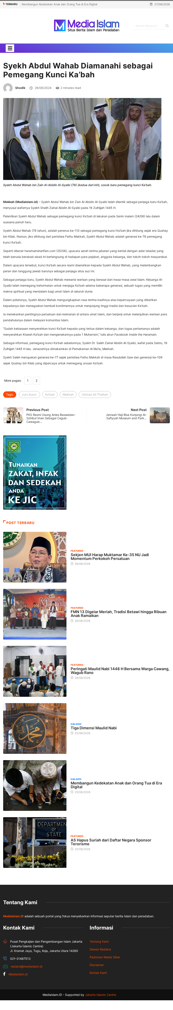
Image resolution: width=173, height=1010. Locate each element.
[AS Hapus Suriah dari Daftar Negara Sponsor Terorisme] (34, 842)
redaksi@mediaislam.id (26, 966)
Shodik (20, 88)
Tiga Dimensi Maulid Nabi (94, 728)
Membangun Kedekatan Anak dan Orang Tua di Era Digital (59, 4)
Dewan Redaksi (100, 949)
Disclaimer (97, 965)
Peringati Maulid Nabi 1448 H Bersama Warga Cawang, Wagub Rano (120, 671)
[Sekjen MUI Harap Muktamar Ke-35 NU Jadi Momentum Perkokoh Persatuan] (34, 557)
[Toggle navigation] (10, 48)
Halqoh (76, 724)
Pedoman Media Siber (105, 957)
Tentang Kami (99, 941)
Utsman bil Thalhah (95, 394)
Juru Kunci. (29, 394)
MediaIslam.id (18, 974)
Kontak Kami (98, 973)
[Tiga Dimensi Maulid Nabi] (34, 728)
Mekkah (68, 394)
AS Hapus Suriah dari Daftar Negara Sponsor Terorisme (111, 842)
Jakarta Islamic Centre (100, 994)
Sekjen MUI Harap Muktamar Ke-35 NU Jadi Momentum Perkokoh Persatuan (110, 557)
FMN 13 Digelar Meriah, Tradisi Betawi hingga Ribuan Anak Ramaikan (118, 614)
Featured (77, 550)
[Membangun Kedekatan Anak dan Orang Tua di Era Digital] (34, 785)
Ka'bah (50, 394)
